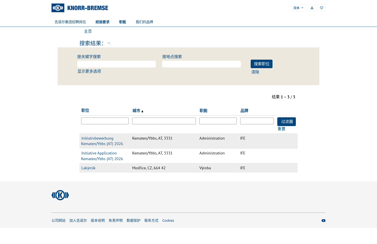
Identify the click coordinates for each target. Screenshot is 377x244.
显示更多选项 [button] (89, 71)
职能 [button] (203, 110)
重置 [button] (281, 128)
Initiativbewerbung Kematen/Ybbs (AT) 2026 (102, 141)
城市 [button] (136, 110)
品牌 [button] (244, 110)
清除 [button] (255, 71)
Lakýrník (88, 167)
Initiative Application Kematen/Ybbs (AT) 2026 (102, 156)
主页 (88, 31)
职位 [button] (85, 110)
